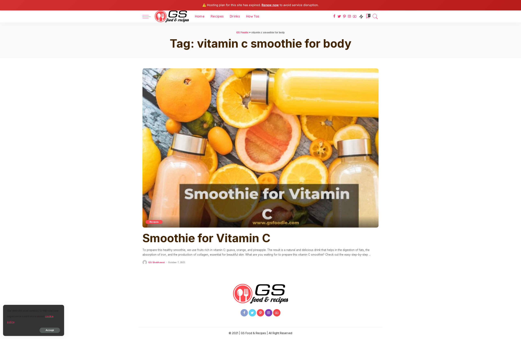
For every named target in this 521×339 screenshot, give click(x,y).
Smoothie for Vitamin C (206, 238)
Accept (50, 330)
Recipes (154, 222)
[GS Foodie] (172, 16)
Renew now (270, 5)
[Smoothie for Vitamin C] (260, 148)
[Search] (375, 16)
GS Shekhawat (156, 262)
